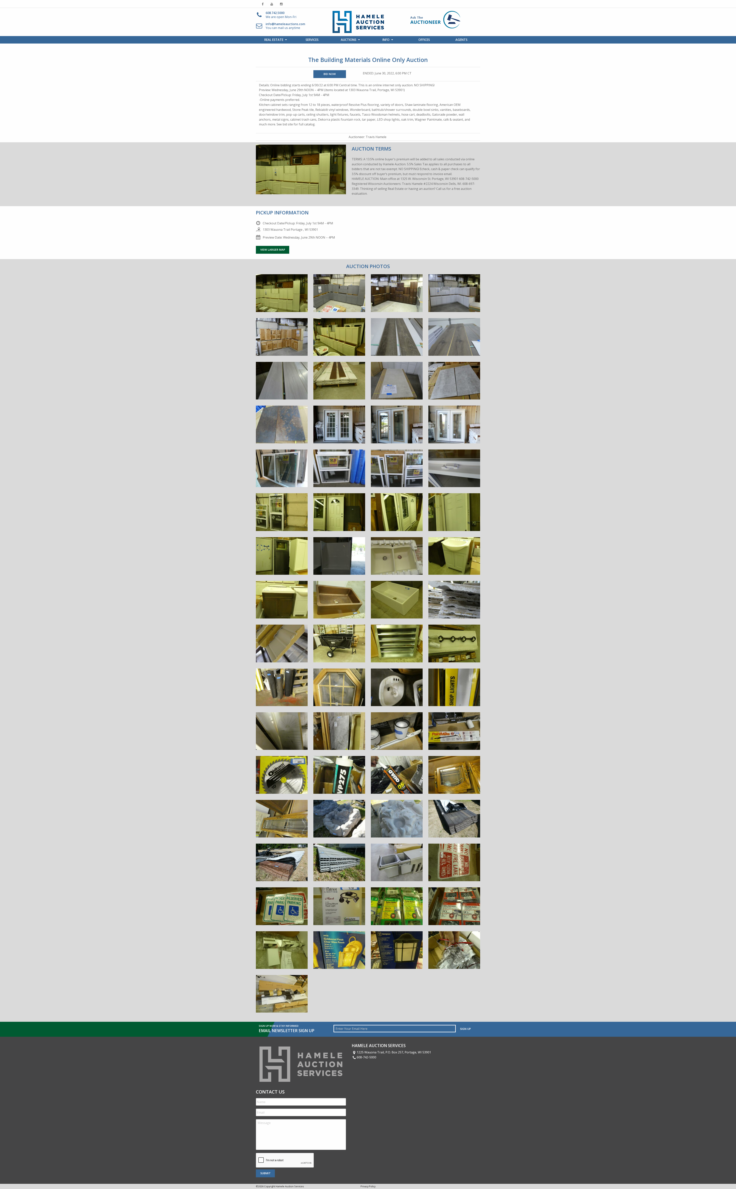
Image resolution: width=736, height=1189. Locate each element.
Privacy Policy (368, 1186)
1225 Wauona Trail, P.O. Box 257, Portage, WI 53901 (394, 1052)
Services (312, 40)
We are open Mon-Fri (281, 15)
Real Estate (273, 40)
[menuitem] (274, 39)
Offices (424, 40)
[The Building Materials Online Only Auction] (282, 296)
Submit (265, 1173)
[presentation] (285, 1160)
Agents (461, 40)
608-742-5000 (366, 1057)
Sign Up (465, 1029)
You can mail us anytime (285, 26)
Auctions (348, 40)
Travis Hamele (376, 137)
